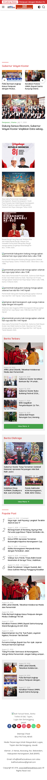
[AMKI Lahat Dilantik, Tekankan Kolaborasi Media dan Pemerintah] (23, 353)
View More (22, 426)
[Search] (43, 7)
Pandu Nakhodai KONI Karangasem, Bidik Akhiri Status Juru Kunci (33, 490)
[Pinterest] (19, 726)
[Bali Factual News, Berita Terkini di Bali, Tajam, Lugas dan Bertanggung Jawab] (19, 7)
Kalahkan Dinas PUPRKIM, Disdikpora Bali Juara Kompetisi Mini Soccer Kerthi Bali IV (13, 490)
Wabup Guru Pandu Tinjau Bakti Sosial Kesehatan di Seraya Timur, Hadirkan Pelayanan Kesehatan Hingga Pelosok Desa (24, 559)
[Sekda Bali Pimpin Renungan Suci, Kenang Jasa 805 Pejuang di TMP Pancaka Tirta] (10, 417)
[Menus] (3, 7)
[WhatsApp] (33, 726)
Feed (28, 734)
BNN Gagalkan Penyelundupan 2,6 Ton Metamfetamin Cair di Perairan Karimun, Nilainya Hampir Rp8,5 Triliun (30, 404)
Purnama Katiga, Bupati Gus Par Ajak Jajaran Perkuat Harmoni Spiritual (22, 643)
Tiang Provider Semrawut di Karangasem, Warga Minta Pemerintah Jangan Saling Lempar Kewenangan (23, 652)
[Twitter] (14, 726)
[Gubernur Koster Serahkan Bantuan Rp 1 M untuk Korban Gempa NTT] (10, 381)
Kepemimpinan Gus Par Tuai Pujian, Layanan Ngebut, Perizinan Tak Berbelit (34, 86)
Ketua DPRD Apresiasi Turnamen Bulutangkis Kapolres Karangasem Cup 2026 (25, 540)
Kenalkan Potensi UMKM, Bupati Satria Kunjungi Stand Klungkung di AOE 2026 (10, 86)
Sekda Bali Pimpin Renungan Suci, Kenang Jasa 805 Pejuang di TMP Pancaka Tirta (30, 416)
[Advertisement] (23, 35)
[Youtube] (29, 726)
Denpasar (6, 122)
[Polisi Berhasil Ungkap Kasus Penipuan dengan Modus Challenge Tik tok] (10, 679)
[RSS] (38, 726)
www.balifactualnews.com (30, 768)
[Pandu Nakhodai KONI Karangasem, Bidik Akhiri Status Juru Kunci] (34, 481)
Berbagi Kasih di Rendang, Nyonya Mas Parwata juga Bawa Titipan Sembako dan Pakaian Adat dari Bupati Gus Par (26, 531)
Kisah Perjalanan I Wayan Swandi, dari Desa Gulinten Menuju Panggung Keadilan (26, 568)
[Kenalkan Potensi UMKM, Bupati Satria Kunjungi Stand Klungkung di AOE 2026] (12, 75)
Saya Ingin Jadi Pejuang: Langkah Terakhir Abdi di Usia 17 (26, 521)
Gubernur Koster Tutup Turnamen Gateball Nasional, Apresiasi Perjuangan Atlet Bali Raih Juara (22, 469)
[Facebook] (9, 726)
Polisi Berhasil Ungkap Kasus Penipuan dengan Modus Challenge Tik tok (22, 615)
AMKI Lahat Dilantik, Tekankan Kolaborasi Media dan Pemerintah (22, 370)
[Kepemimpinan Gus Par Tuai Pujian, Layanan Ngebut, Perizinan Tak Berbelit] (35, 75)
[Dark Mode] (39, 7)
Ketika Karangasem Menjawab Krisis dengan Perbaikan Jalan (24, 549)
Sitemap (20, 734)
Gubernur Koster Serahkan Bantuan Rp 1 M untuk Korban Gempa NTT (30, 380)
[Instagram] (24, 726)
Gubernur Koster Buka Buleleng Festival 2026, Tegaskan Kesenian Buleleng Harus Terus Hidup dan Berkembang (31, 392)
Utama (13, 122)
